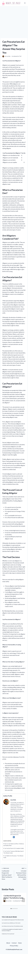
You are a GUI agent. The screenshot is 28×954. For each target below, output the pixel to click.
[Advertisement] (14, 21)
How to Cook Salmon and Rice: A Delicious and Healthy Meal (13, 844)
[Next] (23, 900)
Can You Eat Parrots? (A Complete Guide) (14, 848)
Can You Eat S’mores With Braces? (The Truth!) (11, 923)
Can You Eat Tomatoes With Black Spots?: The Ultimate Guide (13, 852)
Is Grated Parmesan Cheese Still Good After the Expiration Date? (21, 874)
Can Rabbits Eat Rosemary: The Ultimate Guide (13, 856)
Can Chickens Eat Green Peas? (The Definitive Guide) (12, 926)
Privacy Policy (14, 945)
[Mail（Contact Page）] (14, 837)
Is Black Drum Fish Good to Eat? (8, 933)
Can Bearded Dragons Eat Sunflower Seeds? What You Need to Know (7, 874)
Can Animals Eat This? (17, 56)
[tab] (12, 908)
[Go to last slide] (4, 900)
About (8, 943)
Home (20, 943)
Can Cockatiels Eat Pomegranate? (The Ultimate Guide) (13, 919)
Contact (14, 943)
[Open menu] (24, 3)
